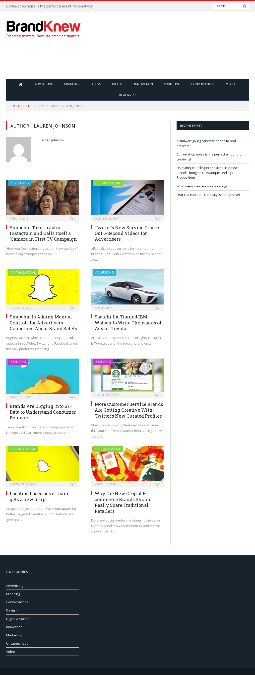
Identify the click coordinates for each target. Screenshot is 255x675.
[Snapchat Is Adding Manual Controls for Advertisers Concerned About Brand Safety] (42, 288)
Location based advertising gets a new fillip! (40, 496)
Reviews (125, 95)
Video (10, 651)
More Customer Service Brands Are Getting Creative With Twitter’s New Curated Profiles (129, 410)
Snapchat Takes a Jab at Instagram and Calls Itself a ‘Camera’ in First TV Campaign (43, 233)
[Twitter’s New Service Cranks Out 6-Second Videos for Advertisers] (127, 199)
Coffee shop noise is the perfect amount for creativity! (49, 6)
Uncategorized (17, 643)
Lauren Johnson (52, 140)
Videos (231, 84)
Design (96, 84)
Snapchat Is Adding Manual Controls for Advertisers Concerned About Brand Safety (44, 322)
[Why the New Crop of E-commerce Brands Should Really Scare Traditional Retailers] (127, 465)
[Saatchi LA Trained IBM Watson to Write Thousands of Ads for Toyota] (127, 288)
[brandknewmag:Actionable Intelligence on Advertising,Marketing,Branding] (43, 28)
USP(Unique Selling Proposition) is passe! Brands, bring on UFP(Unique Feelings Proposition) (208, 172)
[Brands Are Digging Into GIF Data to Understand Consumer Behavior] (42, 378)
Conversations (203, 84)
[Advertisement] (159, 62)
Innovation (143, 84)
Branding (72, 84)
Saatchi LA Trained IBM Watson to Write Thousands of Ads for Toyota (128, 322)
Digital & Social (108, 183)
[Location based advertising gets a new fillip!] (42, 465)
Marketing (172, 84)
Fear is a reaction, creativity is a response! (208, 194)
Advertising (44, 84)
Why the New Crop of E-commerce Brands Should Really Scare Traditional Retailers (123, 502)
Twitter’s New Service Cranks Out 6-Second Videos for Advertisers (127, 233)
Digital (117, 84)
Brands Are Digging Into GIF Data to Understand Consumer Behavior (43, 412)
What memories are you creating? (202, 186)
